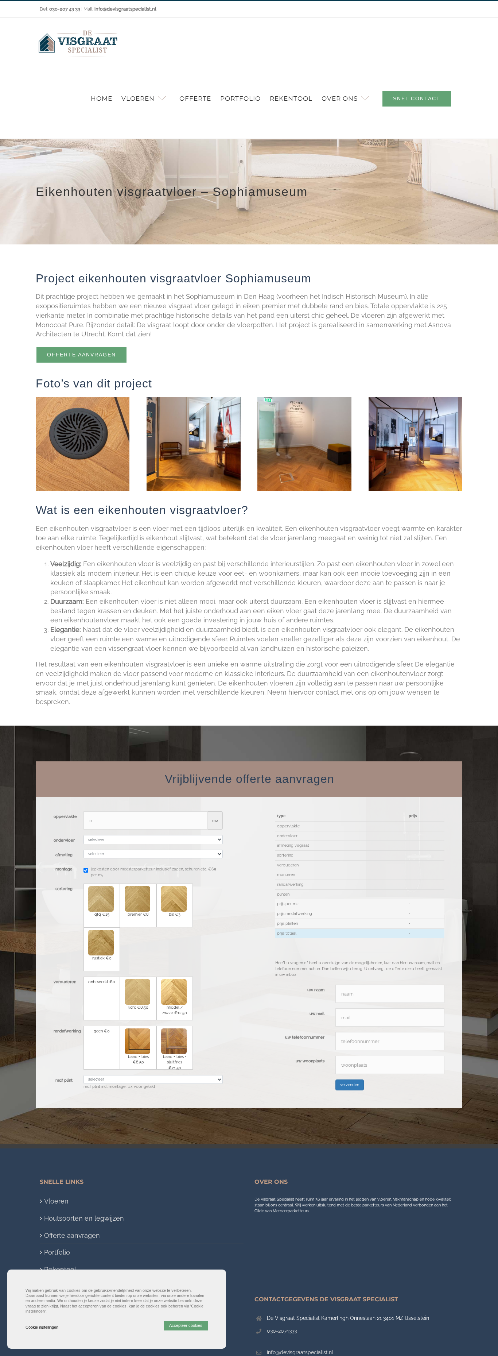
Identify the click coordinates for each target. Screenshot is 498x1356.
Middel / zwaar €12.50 (174, 1010)
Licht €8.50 (138, 1007)
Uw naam (315, 990)
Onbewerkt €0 (101, 982)
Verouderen (65, 982)
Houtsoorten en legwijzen (84, 1218)
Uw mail (317, 1013)
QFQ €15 (101, 914)
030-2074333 (282, 1331)
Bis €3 (174, 914)
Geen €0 (102, 1031)
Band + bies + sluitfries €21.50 (175, 1062)
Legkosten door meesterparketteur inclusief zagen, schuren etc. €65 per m (153, 872)
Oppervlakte (65, 816)
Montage (64, 869)
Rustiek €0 (102, 958)
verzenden (349, 1084)
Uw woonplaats (310, 1061)
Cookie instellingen (42, 1327)
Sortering (64, 888)
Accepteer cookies (185, 1325)
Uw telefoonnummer (304, 1037)
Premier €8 (138, 914)
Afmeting (64, 855)
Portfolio (57, 1252)
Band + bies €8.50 (138, 1059)
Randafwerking (66, 1031)
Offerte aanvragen (72, 1235)
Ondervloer (64, 840)
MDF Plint (64, 1080)
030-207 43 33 (64, 9)
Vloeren (56, 1201)
